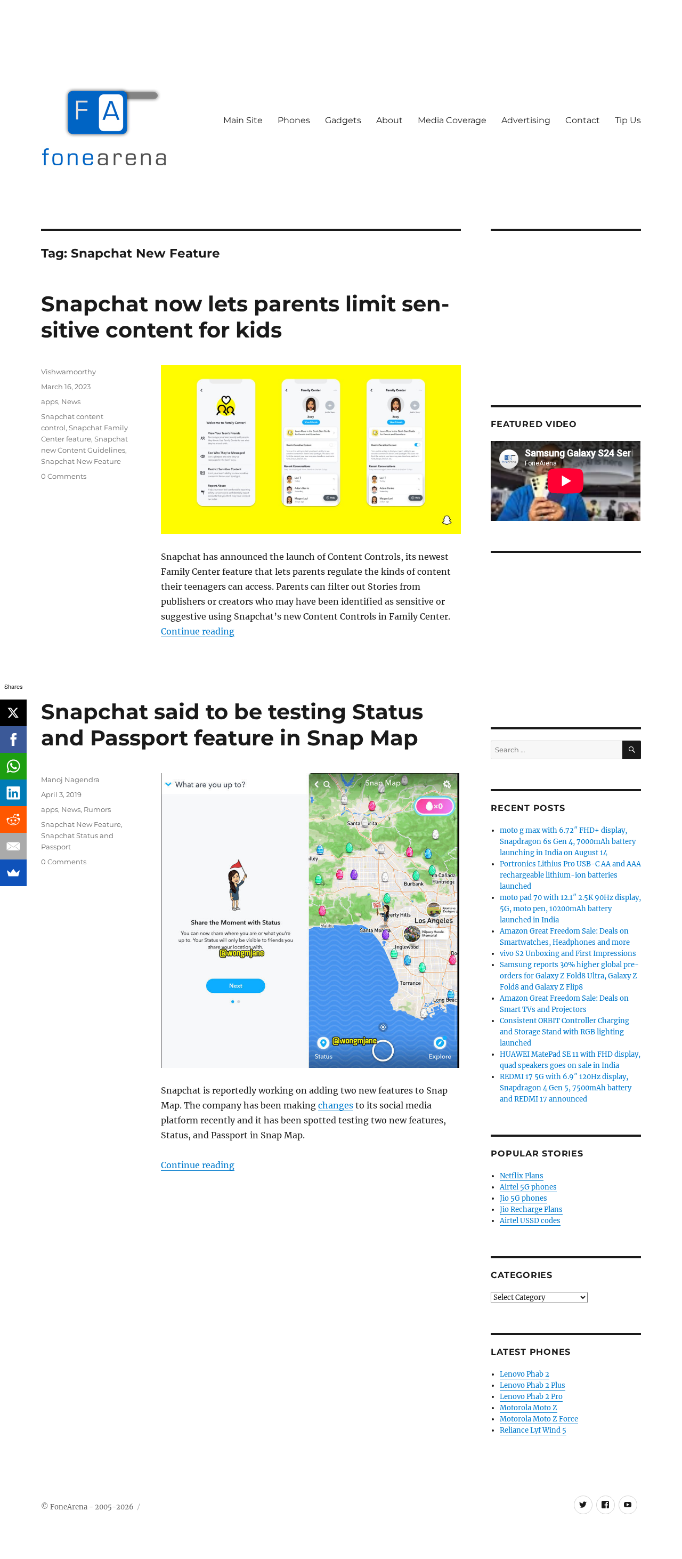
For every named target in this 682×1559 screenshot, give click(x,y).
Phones (294, 120)
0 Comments (63, 476)
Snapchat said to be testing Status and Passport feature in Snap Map (232, 724)
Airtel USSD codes (530, 1220)
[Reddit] (13, 819)
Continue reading (197, 631)
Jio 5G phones (523, 1198)
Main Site (243, 120)
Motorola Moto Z (528, 1407)
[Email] (13, 846)
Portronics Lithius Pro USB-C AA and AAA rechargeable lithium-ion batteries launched (570, 875)
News (70, 401)
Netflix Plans (521, 1175)
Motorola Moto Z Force (539, 1419)
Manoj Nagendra (70, 779)
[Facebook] (13, 739)
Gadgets (343, 120)
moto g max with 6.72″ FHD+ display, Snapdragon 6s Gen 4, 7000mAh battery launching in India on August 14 (568, 841)
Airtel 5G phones (528, 1187)
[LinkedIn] (13, 792)
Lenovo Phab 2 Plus (532, 1385)
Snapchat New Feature (81, 461)
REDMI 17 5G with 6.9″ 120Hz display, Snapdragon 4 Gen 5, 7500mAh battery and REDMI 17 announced (565, 1088)
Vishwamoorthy (68, 371)
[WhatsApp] (13, 766)
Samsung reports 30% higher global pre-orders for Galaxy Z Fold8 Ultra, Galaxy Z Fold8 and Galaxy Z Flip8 (569, 976)
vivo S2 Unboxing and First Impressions (568, 953)
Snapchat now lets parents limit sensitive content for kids (245, 317)
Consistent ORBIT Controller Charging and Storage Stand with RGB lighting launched (564, 1032)
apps (49, 401)
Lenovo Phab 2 (524, 1374)
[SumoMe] (13, 872)
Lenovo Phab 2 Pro (531, 1396)
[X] (13, 713)
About (389, 120)
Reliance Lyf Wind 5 (533, 1430)
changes (335, 1105)
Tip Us (628, 120)
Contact (582, 120)
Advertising (525, 120)
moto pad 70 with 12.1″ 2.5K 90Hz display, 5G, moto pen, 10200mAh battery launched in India (570, 909)
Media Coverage (452, 120)
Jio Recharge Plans (531, 1209)
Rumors (97, 809)
